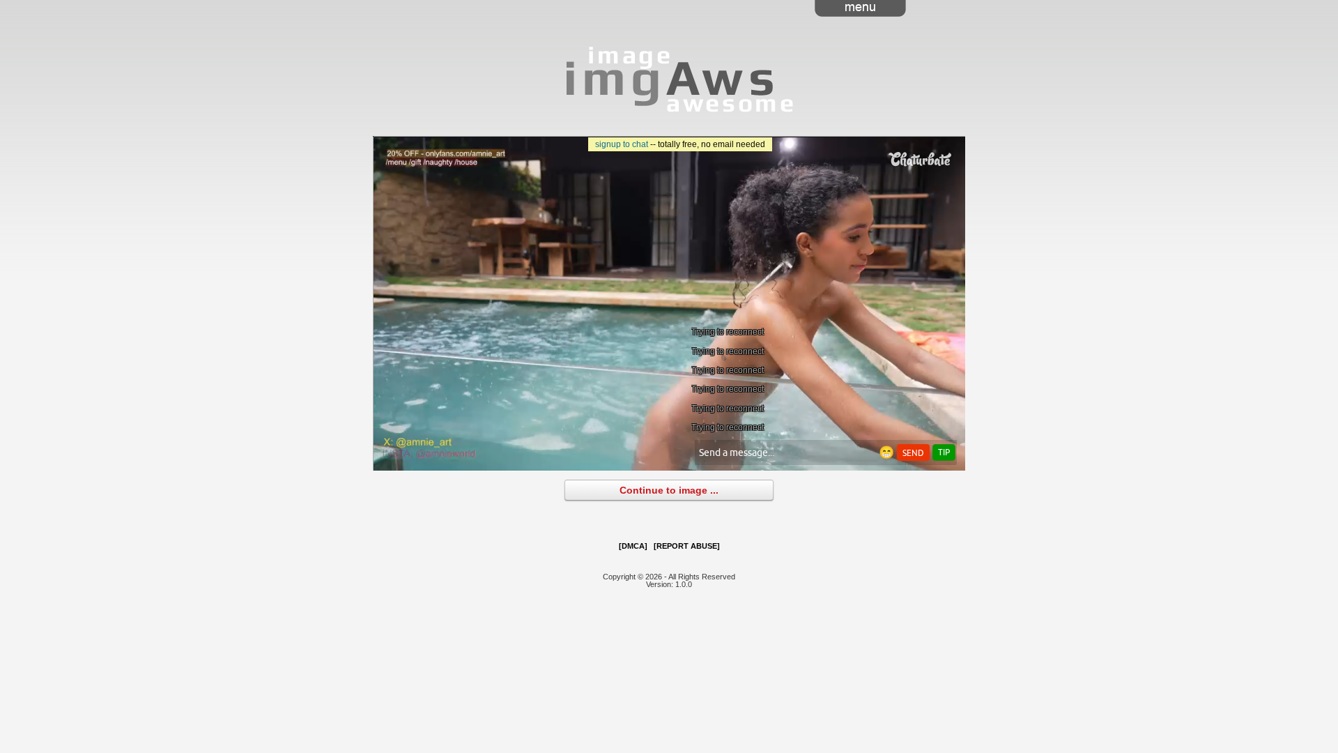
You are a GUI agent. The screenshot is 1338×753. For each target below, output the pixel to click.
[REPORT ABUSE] (687, 546)
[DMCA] (633, 546)
